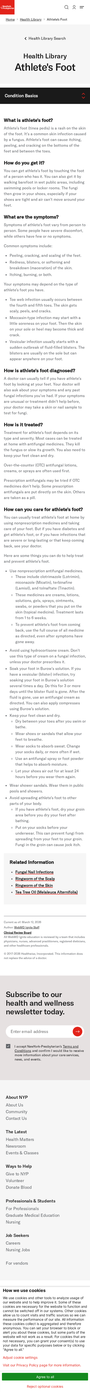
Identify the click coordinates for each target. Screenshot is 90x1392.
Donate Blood (19, 1187)
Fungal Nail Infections (34, 872)
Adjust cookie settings (20, 1357)
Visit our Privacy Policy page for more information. (42, 1365)
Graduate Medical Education (33, 1215)
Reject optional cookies (45, 1386)
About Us (14, 1105)
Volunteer (15, 1180)
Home (10, 19)
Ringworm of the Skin (34, 885)
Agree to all (45, 1377)
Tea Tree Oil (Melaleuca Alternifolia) (46, 892)
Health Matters (20, 1139)
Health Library (31, 19)
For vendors (17, 1263)
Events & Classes (22, 1153)
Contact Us (16, 1118)
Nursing (13, 1222)
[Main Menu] (81, 7)
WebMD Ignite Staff (26, 927)
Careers (13, 1243)
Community (16, 1111)
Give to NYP (17, 1174)
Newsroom (16, 1146)
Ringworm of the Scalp (35, 878)
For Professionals (22, 1208)
